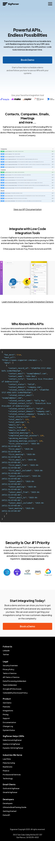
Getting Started (9, 811)
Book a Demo (27, 626)
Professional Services (12, 774)
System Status (9, 730)
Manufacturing (9, 763)
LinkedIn (6, 650)
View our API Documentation (27, 209)
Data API (6, 815)
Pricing (5, 714)
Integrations (8, 710)
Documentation (9, 722)
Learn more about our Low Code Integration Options (27, 301)
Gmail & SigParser (10, 792)
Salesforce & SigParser (12, 740)
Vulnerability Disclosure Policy (15, 693)
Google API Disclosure (12, 689)
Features (6, 707)
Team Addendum (10, 685)
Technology (8, 778)
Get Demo (7, 703)
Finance (6, 771)
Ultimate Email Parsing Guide (14, 807)
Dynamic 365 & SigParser (13, 748)
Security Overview (10, 665)
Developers (8, 803)
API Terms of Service (11, 677)
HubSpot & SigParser (11, 744)
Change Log (8, 726)
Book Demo (27, 59)
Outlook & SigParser (11, 788)
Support (6, 718)
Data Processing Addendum (14, 681)
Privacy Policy (8, 669)
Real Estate (7, 767)
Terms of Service (9, 673)
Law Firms (7, 759)
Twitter (6, 654)
